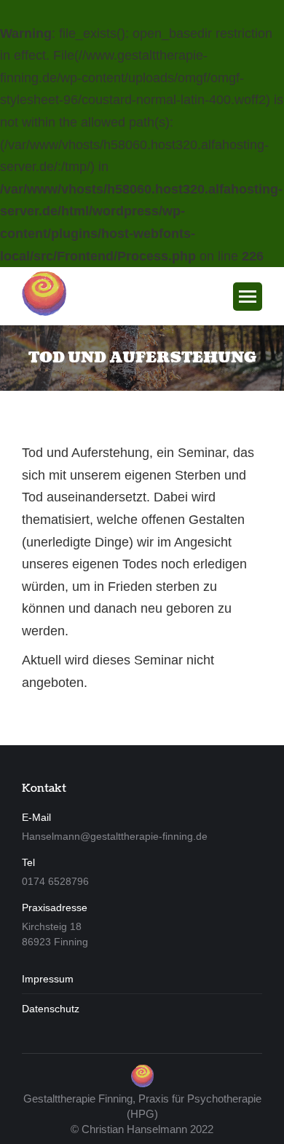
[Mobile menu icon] (247, 296)
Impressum (48, 979)
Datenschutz (50, 1008)
